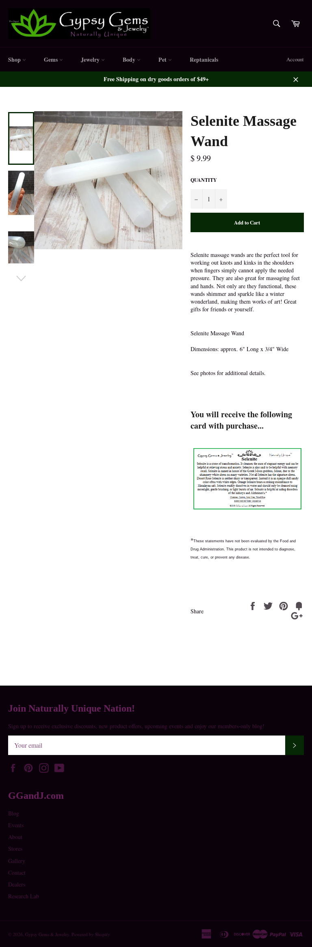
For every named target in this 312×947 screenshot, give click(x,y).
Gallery (16, 861)
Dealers (16, 884)
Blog (13, 813)
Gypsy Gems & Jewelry (47, 934)
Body (130, 59)
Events (16, 825)
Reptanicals (204, 59)
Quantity (204, 180)
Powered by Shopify (91, 934)
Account (295, 59)
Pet (163, 59)
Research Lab (23, 896)
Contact (17, 872)
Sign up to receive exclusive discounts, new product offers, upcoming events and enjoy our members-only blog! (136, 726)
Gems (51, 59)
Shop (15, 59)
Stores (15, 848)
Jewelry (91, 59)
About (15, 837)
